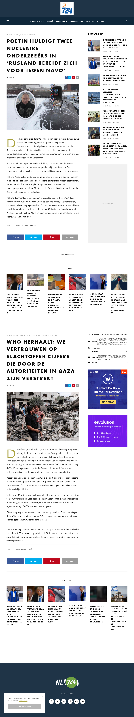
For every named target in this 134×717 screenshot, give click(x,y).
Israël (30, 549)
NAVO (18, 225)
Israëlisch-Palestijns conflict (34, 335)
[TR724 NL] (67, 8)
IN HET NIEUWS (13, 34)
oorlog (33, 225)
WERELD (32, 34)
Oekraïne (25, 225)
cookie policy (23, 700)
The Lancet (25, 533)
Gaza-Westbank (21, 549)
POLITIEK (24, 34)
